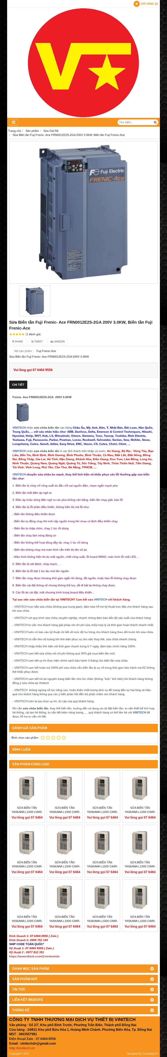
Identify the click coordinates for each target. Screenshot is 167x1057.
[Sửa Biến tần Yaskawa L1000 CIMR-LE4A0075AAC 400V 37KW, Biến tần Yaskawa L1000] (102, 897)
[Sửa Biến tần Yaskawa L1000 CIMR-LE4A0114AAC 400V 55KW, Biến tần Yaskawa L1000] (102, 842)
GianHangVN (150, 1053)
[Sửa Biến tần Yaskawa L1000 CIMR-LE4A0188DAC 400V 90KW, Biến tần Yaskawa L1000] (140, 788)
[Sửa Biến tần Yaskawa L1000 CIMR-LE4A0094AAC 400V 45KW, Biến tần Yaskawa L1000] (27, 897)
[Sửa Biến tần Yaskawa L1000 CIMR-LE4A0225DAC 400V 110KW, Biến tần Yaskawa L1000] (64, 788)
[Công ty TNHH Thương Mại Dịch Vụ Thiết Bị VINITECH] (83, 116)
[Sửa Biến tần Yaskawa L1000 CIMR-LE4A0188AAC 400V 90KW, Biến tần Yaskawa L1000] (102, 788)
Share (18, 341)
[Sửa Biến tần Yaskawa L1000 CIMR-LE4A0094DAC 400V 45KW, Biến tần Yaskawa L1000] (64, 897)
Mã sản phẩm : (24, 351)
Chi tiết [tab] (18, 384)
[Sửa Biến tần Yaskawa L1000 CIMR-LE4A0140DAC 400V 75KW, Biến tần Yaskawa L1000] (64, 842)
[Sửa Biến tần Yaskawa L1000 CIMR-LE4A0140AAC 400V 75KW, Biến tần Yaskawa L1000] (27, 842)
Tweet (38, 341)
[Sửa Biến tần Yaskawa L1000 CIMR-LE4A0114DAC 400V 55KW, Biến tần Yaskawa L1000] (140, 842)
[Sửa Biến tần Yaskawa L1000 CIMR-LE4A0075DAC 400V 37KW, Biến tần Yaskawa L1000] (140, 897)
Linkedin (59, 341)
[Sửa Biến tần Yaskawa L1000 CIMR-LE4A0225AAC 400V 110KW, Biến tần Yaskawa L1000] (27, 788)
